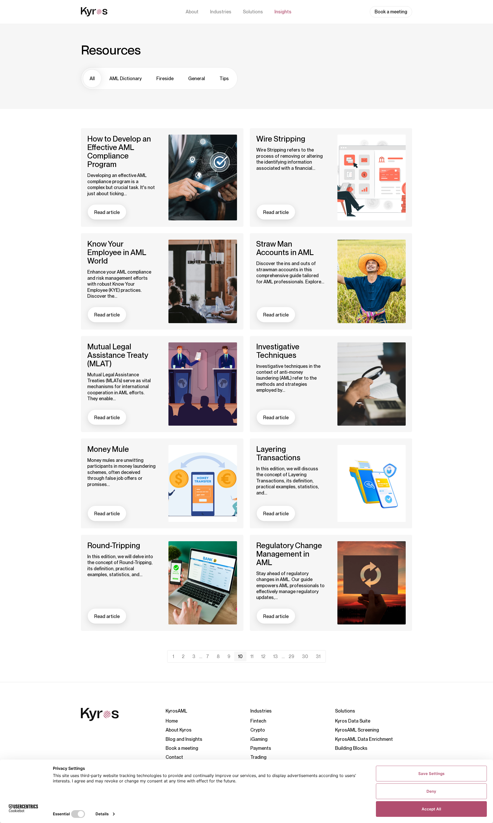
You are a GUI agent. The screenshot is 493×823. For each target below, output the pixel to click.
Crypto (257, 730)
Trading (258, 757)
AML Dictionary (125, 78)
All (92, 78)
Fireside (165, 78)
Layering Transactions (278, 453)
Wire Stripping (280, 138)
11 (251, 656)
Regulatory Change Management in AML (289, 554)
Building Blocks (351, 748)
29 (291, 656)
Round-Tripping (113, 545)
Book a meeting (391, 11)
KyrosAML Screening (357, 730)
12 (263, 656)
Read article (107, 212)
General (196, 78)
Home (172, 721)
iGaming (259, 739)
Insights (282, 11)
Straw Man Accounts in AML (285, 248)
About (192, 11)
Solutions (253, 11)
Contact (174, 757)
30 (305, 656)
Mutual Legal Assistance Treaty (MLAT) (117, 355)
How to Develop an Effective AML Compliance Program (119, 151)
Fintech (258, 721)
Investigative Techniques (277, 351)
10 (240, 656)
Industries (220, 11)
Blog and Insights (184, 739)
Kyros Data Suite (352, 721)
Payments (260, 748)
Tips (224, 78)
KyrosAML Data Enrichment (364, 739)
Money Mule (108, 449)
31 (318, 656)
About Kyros (179, 730)
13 (275, 656)
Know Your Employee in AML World (116, 252)
